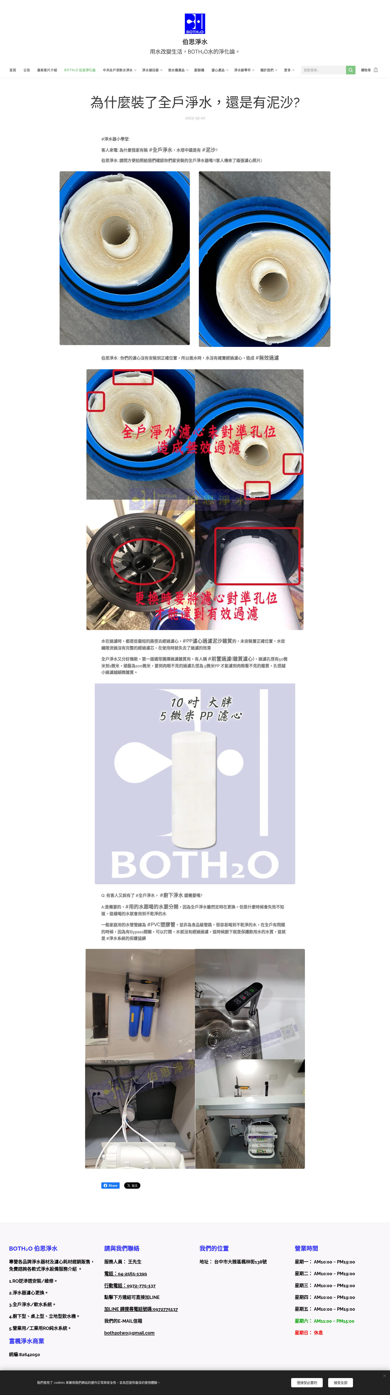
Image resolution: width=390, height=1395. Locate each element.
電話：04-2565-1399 (125, 1273)
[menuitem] (14, 70)
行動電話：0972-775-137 (130, 1285)
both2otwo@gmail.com (129, 1333)
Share (113, 1185)
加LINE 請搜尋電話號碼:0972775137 (141, 1309)
